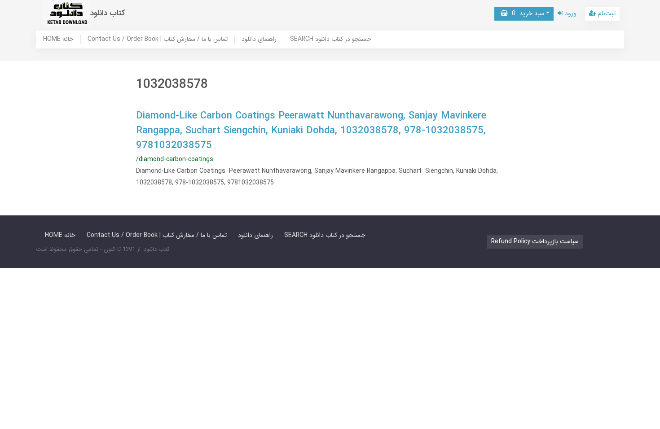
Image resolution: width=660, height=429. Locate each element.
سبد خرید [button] (526, 13)
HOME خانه (58, 39)
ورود (569, 13)
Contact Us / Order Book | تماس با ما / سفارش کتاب (158, 39)
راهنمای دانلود (259, 39)
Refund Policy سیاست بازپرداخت (535, 241)
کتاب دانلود (107, 13)
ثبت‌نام (606, 13)
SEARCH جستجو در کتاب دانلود (330, 39)
